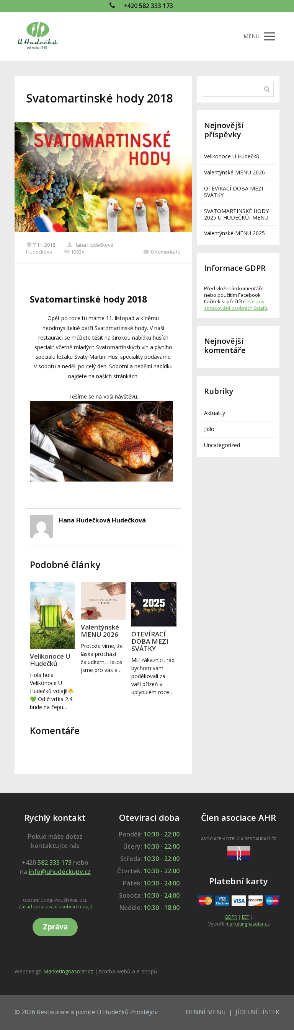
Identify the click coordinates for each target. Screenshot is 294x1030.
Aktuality (214, 413)
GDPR (231, 917)
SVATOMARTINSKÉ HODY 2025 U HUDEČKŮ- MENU (236, 214)
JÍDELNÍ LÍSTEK (257, 1012)
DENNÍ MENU (206, 1012)
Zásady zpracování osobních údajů (235, 304)
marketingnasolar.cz (247, 924)
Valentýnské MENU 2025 (234, 233)
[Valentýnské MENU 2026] (103, 600)
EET (245, 917)
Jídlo (209, 429)
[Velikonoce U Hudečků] (52, 615)
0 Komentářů (166, 251)
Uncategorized (222, 445)
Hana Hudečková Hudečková (102, 520)
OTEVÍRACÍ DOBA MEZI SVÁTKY (149, 641)
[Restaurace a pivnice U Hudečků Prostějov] (37, 36)
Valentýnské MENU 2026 (100, 631)
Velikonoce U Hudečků (50, 660)
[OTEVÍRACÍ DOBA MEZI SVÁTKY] (153, 604)
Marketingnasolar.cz (68, 971)
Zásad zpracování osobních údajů (55, 906)
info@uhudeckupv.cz (60, 871)
